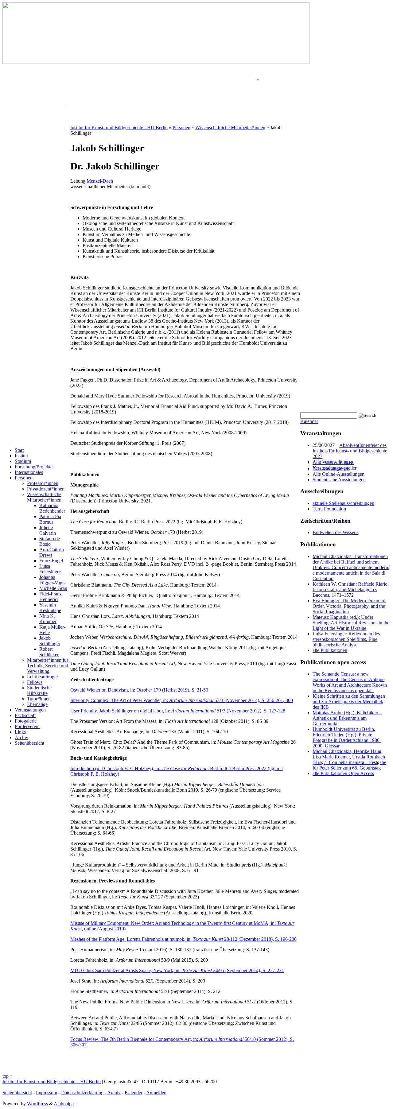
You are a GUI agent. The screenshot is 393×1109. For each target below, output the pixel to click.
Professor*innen (42, 483)
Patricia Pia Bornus (50, 519)
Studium (23, 461)
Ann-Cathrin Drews (51, 552)
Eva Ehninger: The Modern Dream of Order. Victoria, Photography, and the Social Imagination (349, 606)
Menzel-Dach (100, 181)
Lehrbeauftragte (42, 676)
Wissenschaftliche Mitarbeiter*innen (44, 497)
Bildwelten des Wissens (335, 532)
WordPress (37, 1103)
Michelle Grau (53, 588)
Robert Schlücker (49, 651)
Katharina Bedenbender (52, 508)
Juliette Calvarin (47, 530)
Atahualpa (64, 1103)
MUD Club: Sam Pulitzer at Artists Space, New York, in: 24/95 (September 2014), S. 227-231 (177, 970)
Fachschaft (25, 715)
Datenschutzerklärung (82, 1092)
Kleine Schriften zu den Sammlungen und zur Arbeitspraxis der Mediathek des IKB (349, 701)
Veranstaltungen (30, 709)
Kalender (309, 421)
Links (20, 732)
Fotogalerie (26, 720)
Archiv (21, 737)
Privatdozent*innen (45, 488)
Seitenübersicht (29, 743)
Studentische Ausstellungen (339, 479)
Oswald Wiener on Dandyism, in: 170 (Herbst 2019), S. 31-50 (139, 689)
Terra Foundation (329, 508)
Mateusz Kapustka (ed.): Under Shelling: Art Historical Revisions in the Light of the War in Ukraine (351, 623)
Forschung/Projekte (34, 466)
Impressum (46, 1092)
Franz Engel (51, 560)
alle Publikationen (330, 650)
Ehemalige (37, 704)
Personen (24, 477)
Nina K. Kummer (47, 618)
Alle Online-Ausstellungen (338, 474)
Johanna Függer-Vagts (52, 580)
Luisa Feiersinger (50, 569)
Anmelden (156, 1092)
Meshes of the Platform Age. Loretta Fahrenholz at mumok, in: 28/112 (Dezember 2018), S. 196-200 (183, 939)
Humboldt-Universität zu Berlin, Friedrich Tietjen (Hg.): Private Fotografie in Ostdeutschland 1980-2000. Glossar (347, 737)
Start (19, 450)
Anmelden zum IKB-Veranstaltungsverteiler (334, 465)
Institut (21, 455)
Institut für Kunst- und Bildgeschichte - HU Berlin (119, 127)
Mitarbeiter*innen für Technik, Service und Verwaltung (47, 665)
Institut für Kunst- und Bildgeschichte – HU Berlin (51, 1081)
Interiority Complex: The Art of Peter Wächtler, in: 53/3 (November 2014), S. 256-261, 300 (181, 700)
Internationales (29, 472)
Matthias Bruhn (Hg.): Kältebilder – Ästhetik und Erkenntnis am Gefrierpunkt (347, 718)
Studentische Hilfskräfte (39, 690)
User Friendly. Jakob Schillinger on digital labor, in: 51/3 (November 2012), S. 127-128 (177, 710)
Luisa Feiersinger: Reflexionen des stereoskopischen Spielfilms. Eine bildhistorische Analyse (346, 639)
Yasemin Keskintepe (50, 607)
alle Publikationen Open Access (343, 773)
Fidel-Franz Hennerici (50, 596)
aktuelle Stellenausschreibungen (343, 503)
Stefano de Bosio (49, 541)
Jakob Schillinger (49, 640)
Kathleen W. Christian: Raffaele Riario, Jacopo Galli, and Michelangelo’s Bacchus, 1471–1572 (351, 589)
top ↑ (7, 1076)
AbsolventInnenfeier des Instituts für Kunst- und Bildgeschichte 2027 (350, 451)
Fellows (34, 682)
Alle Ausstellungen (331, 468)
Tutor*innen (39, 698)
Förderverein (27, 726)
